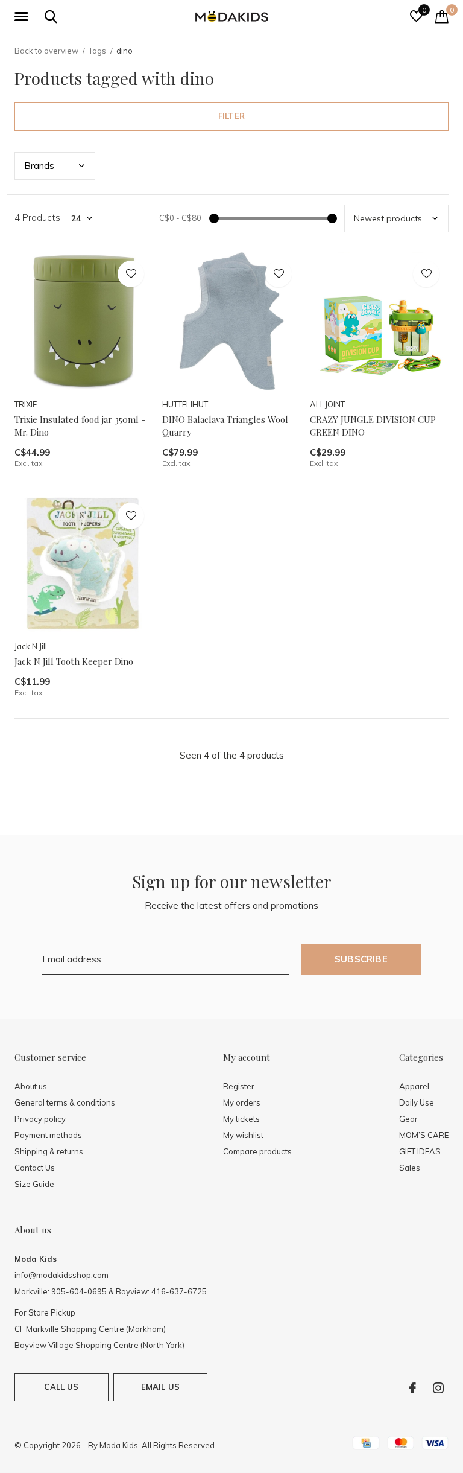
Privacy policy (40, 1119)
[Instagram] (438, 1388)
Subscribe (361, 959)
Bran (39, 165)
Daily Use (416, 1102)
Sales (409, 1167)
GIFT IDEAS (420, 1151)
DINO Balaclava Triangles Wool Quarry (225, 425)
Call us (61, 1387)
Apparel (414, 1086)
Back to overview (46, 51)
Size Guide (34, 1184)
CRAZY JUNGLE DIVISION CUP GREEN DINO (373, 425)
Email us (160, 1387)
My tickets (241, 1119)
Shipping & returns (48, 1151)
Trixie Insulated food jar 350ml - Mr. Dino (79, 425)
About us (30, 1086)
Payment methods (48, 1135)
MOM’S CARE (424, 1135)
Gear (408, 1119)
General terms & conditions (64, 1102)
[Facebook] (412, 1388)
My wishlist (243, 1135)
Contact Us (34, 1167)
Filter (231, 116)
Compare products (257, 1151)
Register (238, 1086)
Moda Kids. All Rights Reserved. (157, 1445)
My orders (241, 1102)
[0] (442, 16)
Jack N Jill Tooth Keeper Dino (73, 661)
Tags (97, 51)
